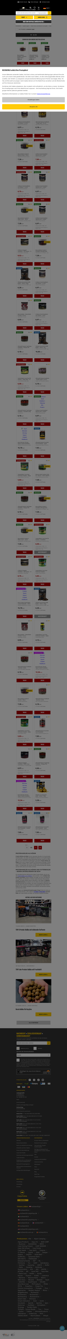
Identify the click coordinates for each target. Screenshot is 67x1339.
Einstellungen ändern (33, 99)
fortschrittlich (42, 13)
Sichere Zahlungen (34, 2)
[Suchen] (49, 13)
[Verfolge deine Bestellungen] (30, 8)
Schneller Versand (23, 2)
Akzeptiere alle (34, 106)
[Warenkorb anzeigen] (39, 8)
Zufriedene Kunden (46, 2)
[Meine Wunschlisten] (35, 8)
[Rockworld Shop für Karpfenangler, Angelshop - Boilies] (23, 8)
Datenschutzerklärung (43, 94)
